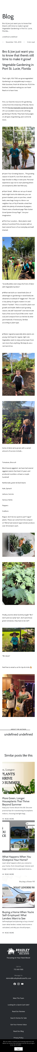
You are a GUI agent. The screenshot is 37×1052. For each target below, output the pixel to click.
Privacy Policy (18, 1038)
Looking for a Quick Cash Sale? (18, 1005)
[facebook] (15, 984)
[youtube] (22, 984)
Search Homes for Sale (18, 1018)
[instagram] (18, 984)
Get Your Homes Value (18, 1025)
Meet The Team (18, 998)
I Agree (18, 1049)
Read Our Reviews (18, 1011)
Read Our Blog (18, 1031)
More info (24, 1045)
